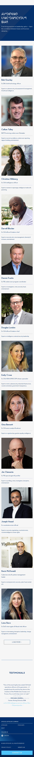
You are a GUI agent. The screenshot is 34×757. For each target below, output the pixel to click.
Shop (3, 728)
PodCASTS (21, 725)
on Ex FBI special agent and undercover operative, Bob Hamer (17, 704)
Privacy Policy (6, 747)
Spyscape (4, 725)
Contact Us (17, 753)
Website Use (21, 747)
